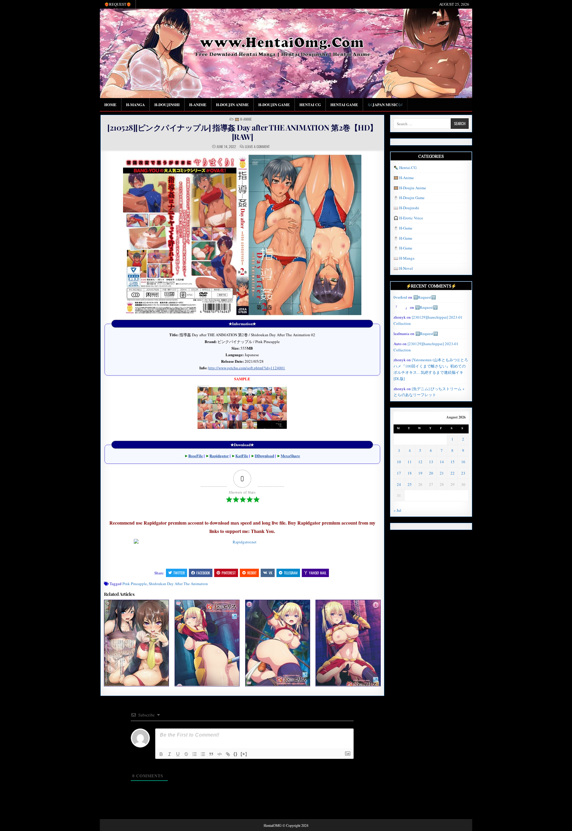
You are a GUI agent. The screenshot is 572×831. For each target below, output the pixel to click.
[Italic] (169, 754)
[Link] (228, 754)
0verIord (400, 297)
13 (431, 461)
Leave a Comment (257, 146)
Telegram (291, 572)
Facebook (203, 572)
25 (410, 484)
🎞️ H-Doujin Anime (410, 187)
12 (420, 461)
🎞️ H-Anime (243, 119)
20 (431, 473)
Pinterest (229, 572)
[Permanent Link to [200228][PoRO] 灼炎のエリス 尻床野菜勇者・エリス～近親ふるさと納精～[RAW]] (277, 643)
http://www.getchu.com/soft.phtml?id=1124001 (246, 367)
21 (442, 473)
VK (270, 572)
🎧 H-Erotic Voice (408, 218)
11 (410, 461)
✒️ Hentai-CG (405, 167)
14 (442, 461)
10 (399, 461)
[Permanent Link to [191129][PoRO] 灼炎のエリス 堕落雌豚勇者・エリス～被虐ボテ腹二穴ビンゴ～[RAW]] (348, 643)
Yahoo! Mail (318, 572)
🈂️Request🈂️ (424, 297)
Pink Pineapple (134, 583)
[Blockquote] (211, 754)
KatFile (241, 455)
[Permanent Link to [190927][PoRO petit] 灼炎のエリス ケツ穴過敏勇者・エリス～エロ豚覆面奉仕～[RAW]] (207, 643)
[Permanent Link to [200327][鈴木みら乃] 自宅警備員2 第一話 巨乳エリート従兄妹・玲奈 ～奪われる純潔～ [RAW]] (136, 643)
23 (463, 473)
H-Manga (135, 104)
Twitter (179, 572)
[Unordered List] (203, 754)
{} (236, 753)
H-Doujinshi (167, 104)
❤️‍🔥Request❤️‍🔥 (117, 4)
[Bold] (161, 754)
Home (110, 104)
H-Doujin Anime (232, 104)
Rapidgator (219, 455)
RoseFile (195, 455)
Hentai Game (344, 104)
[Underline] (178, 754)
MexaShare (290, 455)
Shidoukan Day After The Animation (178, 583)
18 (410, 473)
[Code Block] (219, 754)
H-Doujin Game (274, 104)
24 (399, 484)
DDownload (264, 455)
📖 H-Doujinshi (406, 207)
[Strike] (186, 754)
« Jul (397, 510)
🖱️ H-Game (403, 228)
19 (420, 473)
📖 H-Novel (403, 268)
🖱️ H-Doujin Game (409, 197)
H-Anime (197, 104)
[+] (244, 753)
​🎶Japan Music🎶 (385, 104)
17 (399, 473)
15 (452, 461)
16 (463, 461)
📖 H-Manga (404, 258)
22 (452, 473)
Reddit (252, 572)
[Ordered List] (194, 754)
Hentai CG (310, 104)
